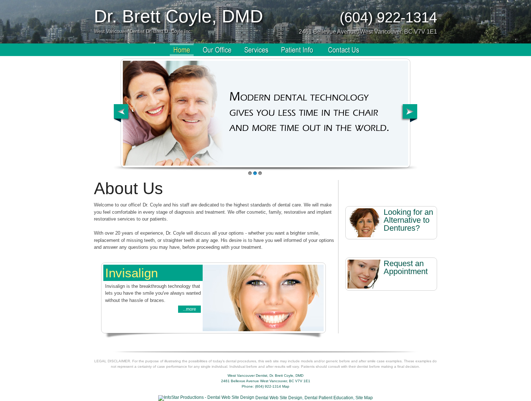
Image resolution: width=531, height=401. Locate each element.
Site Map (364, 397)
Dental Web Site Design (278, 397)
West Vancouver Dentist (182, 49)
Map (285, 386)
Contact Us (343, 49)
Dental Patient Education (329, 397)
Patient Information (298, 49)
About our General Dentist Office (217, 49)
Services (256, 49)
